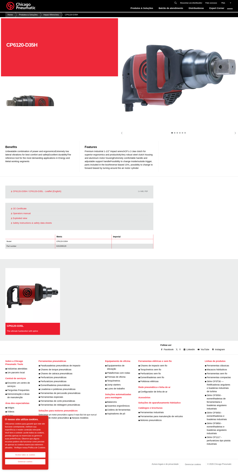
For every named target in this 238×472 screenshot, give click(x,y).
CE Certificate (20, 208)
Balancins (112, 402)
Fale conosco (211, 3)
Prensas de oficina (116, 377)
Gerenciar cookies (193, 464)
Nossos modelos (80, 418)
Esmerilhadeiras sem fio (152, 377)
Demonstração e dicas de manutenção (18, 396)
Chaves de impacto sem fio (153, 365)
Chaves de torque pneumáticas (56, 369)
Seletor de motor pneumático (55, 418)
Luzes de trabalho (116, 388)
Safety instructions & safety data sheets (32, 223)
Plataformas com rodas (118, 373)
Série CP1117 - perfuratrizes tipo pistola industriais (218, 440)
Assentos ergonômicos (118, 406)
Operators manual (22, 213)
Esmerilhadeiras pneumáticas (55, 385)
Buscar (175, 3)
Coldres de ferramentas (118, 410)
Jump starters (114, 384)
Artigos (10, 407)
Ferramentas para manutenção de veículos (161, 416)
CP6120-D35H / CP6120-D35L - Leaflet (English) (37, 191)
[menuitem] (142, 9)
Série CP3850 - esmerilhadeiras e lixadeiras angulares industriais (217, 428)
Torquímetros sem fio (150, 369)
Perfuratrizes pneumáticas (53, 377)
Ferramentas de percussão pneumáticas (60, 393)
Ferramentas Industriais (152, 412)
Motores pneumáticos (151, 420)
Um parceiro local (16, 372)
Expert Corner (216, 8)
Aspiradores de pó (116, 413)
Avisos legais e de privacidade (165, 464)
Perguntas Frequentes (18, 390)
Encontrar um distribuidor (191, 3)
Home (10, 15)
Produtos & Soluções (142, 8)
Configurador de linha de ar (153, 391)
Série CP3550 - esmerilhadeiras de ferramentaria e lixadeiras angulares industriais (217, 402)
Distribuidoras (196, 8)
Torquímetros (113, 381)
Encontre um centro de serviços (18, 384)
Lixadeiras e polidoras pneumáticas (58, 389)
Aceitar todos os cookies (25, 455)
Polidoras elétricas (149, 381)
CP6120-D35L (15, 325)
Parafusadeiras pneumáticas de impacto (60, 365)
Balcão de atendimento (171, 8)
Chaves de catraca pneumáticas (56, 373)
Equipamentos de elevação (115, 367)
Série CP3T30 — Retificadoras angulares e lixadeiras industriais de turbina (218, 386)
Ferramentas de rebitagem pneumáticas (60, 405)
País (223, 3)
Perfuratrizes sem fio (150, 373)
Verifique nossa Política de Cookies (29, 448)
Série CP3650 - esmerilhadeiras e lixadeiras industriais (217, 416)
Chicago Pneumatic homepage (20, 6)
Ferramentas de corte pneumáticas (58, 401)
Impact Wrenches (51, 15)
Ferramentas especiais (52, 397)
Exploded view (20, 218)
